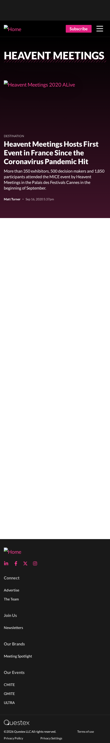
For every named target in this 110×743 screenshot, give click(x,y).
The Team (11, 599)
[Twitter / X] (27, 563)
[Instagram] (36, 563)
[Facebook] (17, 563)
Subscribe (79, 28)
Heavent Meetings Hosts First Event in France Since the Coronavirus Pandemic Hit (51, 152)
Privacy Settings (51, 738)
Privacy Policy (13, 738)
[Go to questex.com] (16, 722)
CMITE (9, 684)
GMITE (9, 693)
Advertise (11, 590)
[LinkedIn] (8, 563)
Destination (14, 136)
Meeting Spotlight (18, 656)
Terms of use (85, 731)
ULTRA (9, 702)
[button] (99, 28)
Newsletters (13, 627)
